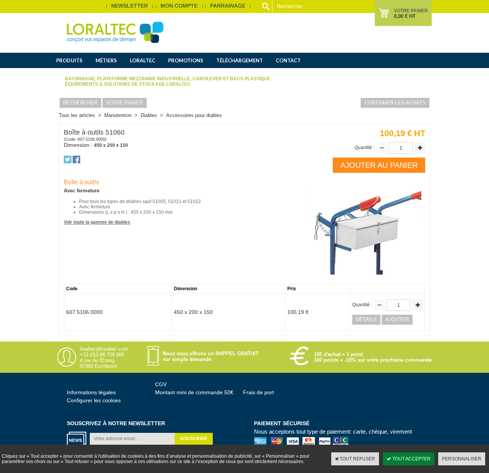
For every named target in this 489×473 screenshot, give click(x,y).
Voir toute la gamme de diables (97, 222)
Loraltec (142, 60)
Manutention (117, 115)
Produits (69, 60)
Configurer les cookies (94, 400)
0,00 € (405, 16)
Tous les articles (77, 115)
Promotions (185, 60)
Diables (149, 115)
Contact (288, 60)
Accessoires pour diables (194, 115)
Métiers (106, 60)
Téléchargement (239, 60)
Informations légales (91, 392)
